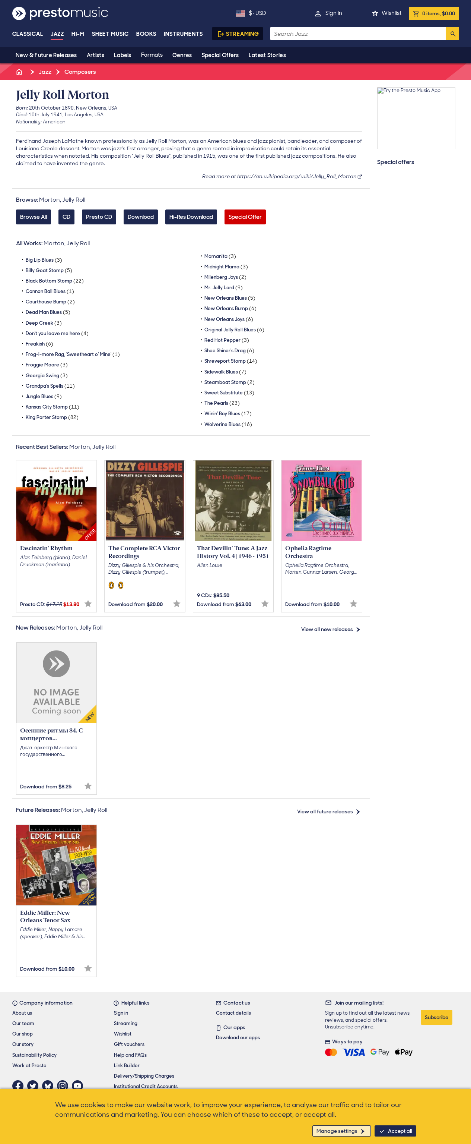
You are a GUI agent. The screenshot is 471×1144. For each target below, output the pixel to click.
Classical (27, 34)
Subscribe (436, 1017)
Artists (95, 55)
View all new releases (327, 629)
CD (66, 217)
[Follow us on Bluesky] (49, 1085)
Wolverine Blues (228, 424)
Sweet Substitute (229, 393)
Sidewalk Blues (225, 372)
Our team (23, 1023)
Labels (122, 55)
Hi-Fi (78, 34)
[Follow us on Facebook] (19, 1085)
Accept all (400, 1131)
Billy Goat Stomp (49, 270)
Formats (152, 55)
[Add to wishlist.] (88, 603)
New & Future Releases (46, 55)
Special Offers (220, 55)
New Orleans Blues (229, 298)
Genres (182, 55)
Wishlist (391, 13)
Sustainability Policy (34, 1055)
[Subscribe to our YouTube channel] (79, 1085)
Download (141, 217)
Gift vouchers (129, 1044)
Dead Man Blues (48, 312)
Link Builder (127, 1065)
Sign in (333, 13)
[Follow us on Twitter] (34, 1085)
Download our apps (238, 1037)
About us (22, 1013)
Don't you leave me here (57, 333)
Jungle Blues (44, 396)
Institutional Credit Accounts (146, 1086)
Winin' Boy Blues (228, 413)
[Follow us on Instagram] (64, 1085)
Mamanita (220, 256)
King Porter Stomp (52, 417)
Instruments (183, 34)
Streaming (242, 34)
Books (146, 34)
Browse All (33, 217)
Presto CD (99, 217)
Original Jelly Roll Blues (234, 330)
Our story (23, 1044)
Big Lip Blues (44, 260)
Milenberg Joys (225, 277)
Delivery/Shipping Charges (144, 1076)
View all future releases (325, 811)
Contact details (233, 1013)
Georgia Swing (47, 375)
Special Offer (245, 217)
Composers (79, 72)
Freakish (39, 344)
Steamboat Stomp (229, 382)
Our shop (22, 1034)
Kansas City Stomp (52, 407)
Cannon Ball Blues (50, 291)
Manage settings (336, 1131)
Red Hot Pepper (226, 340)
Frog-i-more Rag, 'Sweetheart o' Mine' (73, 354)
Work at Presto (29, 1065)
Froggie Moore (47, 365)
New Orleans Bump (230, 308)
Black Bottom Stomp (55, 281)
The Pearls (222, 403)
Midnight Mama (226, 267)
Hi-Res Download (191, 217)
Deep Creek (44, 323)
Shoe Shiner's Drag (229, 350)
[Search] (452, 33)
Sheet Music (110, 34)
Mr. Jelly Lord (223, 287)
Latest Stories (267, 55)
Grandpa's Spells (50, 386)
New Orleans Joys (228, 319)
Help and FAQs (130, 1055)
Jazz (57, 34)
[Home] (20, 72)
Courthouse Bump (50, 302)
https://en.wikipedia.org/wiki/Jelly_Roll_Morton (297, 176)
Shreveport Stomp (230, 361)
